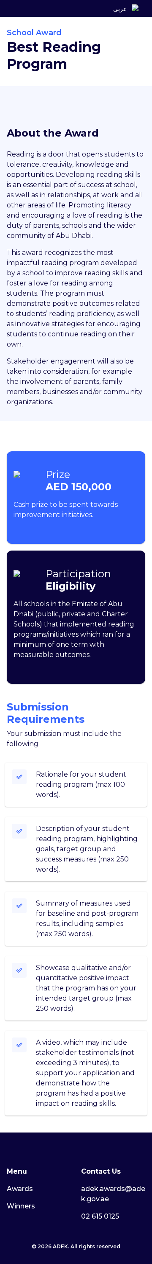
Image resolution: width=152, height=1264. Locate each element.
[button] (135, 8)
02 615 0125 (100, 1216)
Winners (21, 1206)
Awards (20, 1189)
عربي (120, 9)
